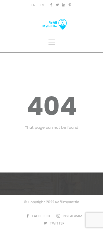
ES (42, 5)
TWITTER (57, 223)
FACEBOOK (41, 216)
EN (34, 5)
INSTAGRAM (72, 216)
